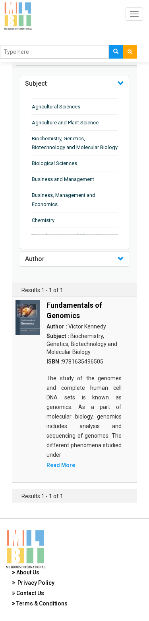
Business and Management (63, 179)
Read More (60, 465)
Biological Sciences (54, 163)
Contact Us (29, 593)
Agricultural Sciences (56, 107)
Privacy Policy (34, 583)
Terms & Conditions (41, 603)
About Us (27, 572)
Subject (36, 83)
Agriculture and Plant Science (65, 123)
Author (35, 259)
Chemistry (43, 220)
